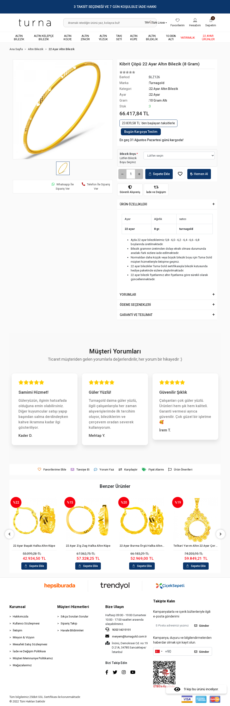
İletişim (17, 630)
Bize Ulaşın (114, 607)
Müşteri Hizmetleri (73, 607)
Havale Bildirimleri (72, 630)
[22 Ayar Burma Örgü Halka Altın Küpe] (141, 519)
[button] (210, 22)
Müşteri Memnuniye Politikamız (33, 658)
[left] (9, 534)
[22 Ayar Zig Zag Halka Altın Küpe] (88, 519)
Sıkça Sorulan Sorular (74, 616)
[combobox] (158, 651)
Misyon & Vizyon (23, 637)
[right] (221, 534)
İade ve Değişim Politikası (29, 651)
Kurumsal (17, 607)
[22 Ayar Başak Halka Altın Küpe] (34, 519)
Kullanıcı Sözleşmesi (26, 623)
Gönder (204, 625)
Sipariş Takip (69, 623)
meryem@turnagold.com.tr (129, 636)
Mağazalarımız (22, 665)
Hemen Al (201, 174)
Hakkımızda (20, 616)
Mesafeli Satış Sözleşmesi (30, 644)
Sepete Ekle (161, 174)
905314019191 (121, 629)
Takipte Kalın (164, 601)
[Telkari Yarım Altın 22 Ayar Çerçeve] (195, 519)
